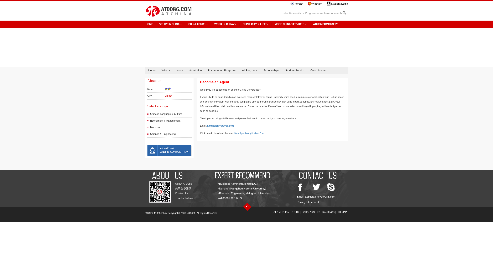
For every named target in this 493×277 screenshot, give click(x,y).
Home (152, 70)
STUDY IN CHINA (169, 24)
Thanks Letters (184, 198)
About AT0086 (183, 183)
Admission (195, 70)
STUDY (295, 212)
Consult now (317, 70)
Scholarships (271, 70)
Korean (298, 3)
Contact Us (182, 193)
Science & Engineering (163, 134)
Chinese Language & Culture (166, 114)
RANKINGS (328, 212)
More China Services (289, 24)
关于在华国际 (183, 188)
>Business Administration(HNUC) (238, 183)
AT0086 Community (325, 24)
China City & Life (254, 24)
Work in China (224, 24)
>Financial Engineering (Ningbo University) (244, 193)
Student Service (294, 70)
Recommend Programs (222, 70)
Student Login (339, 3)
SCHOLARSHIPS (311, 212)
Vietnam (317, 3)
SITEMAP (342, 212)
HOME (149, 24)
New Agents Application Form (249, 133)
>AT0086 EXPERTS (230, 198)
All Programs (250, 70)
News (180, 70)
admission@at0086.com (220, 125)
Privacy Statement (308, 202)
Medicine (155, 127)
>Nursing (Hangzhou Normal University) (242, 188)
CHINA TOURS (196, 24)
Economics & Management (165, 120)
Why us (166, 70)
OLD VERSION (281, 212)
